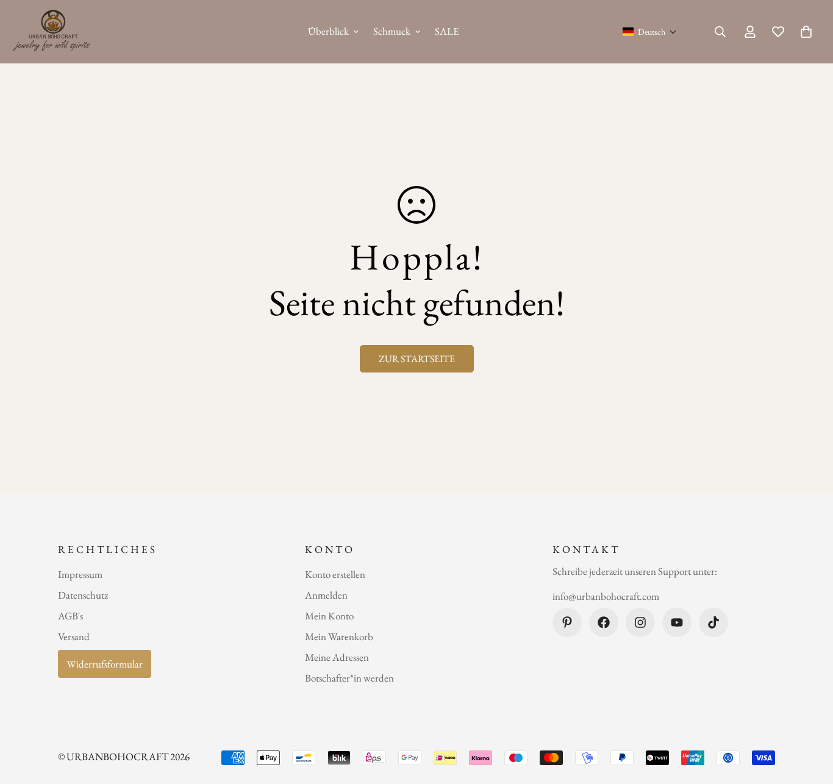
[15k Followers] (640, 622)
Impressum (80, 574)
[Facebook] (603, 622)
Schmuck (391, 31)
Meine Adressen (337, 657)
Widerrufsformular (104, 664)
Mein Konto (329, 615)
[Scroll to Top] (809, 718)
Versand (74, 636)
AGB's (70, 615)
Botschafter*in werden (349, 678)
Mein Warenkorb (339, 636)
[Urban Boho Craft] (53, 31)
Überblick (328, 31)
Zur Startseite (417, 358)
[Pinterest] (567, 622)
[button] (650, 31)
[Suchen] (720, 31)
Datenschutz (83, 595)
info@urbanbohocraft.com (605, 597)
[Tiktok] (713, 622)
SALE (447, 31)
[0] (806, 32)
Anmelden (326, 595)
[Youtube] (677, 622)
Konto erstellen (335, 574)
